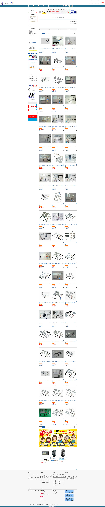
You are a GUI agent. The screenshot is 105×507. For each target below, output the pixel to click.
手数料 (54, 472)
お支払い (29, 472)
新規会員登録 (54, 490)
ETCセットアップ (31, 78)
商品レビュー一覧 (55, 493)
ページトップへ (76, 469)
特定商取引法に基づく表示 (39, 504)
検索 (36, 12)
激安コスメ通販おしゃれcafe (71, 6)
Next (76, 12)
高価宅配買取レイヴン (65, 6)
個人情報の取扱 (46, 504)
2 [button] (75, 33)
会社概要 (30, 504)
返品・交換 (66, 472)
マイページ (54, 491)
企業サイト (60, 504)
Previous (40, 12)
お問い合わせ (33, 42)
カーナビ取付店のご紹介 (32, 80)
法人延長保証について (32, 76)
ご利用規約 (30, 82)
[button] (76, 33)
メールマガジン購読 (55, 492)
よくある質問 (51, 504)
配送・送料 (42, 472)
